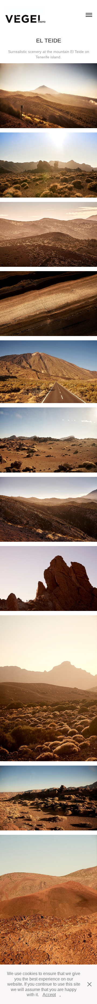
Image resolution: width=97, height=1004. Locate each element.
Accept (49, 994)
